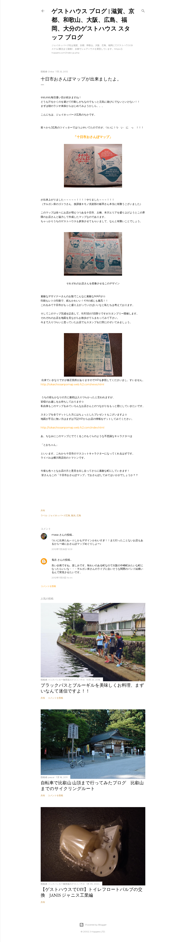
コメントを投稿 (48, 586)
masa (55, 534)
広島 (79, 515)
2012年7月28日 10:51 (62, 549)
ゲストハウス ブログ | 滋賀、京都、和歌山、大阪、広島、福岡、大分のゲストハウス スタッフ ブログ (93, 24)
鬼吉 (54, 559)
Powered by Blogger (96, 924)
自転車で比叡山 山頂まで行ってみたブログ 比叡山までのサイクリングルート (92, 785)
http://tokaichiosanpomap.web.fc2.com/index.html (72, 427)
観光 (73, 515)
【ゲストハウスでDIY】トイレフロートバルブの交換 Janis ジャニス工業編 (91, 892)
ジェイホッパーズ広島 (59, 515)
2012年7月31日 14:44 (62, 577)
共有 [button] (43, 510)
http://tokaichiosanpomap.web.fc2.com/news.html (72, 384)
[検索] (143, 10)
